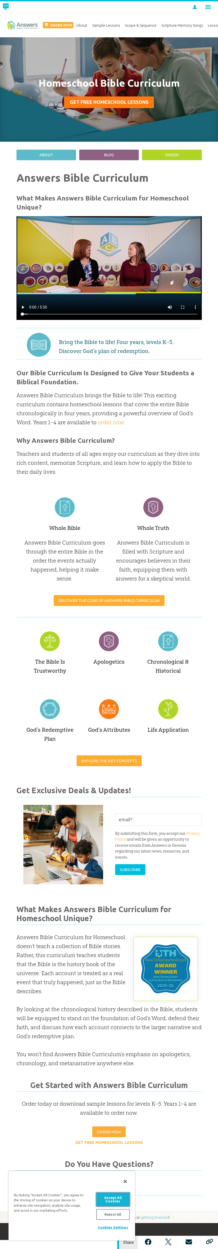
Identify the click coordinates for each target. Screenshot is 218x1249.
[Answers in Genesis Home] (18, 7)
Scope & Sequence (141, 25)
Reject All (112, 1214)
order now (111, 422)
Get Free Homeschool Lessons (109, 102)
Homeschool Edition (22, 25)
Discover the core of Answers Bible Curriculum (109, 600)
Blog (109, 155)
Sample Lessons (106, 25)
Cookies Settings (113, 1227)
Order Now (109, 1132)
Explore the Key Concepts (109, 761)
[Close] (125, 1181)
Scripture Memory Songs (182, 25)
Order (172, 155)
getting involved (155, 1217)
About (46, 155)
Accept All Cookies (113, 1199)
